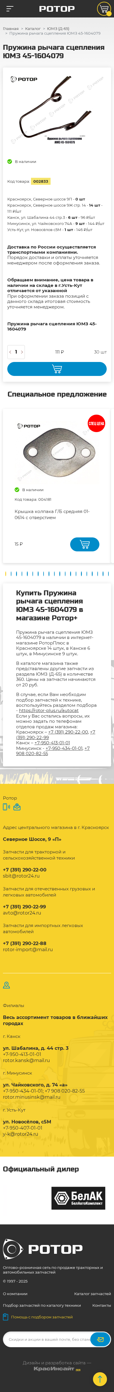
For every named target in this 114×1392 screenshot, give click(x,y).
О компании (15, 1293)
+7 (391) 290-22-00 (68, 732)
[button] (5, 573)
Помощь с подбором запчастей (42, 1317)
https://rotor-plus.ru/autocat (49, 710)
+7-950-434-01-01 (64, 748)
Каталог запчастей (92, 1293)
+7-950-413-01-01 (52, 742)
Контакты (101, 1305)
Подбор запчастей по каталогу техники (42, 1305)
